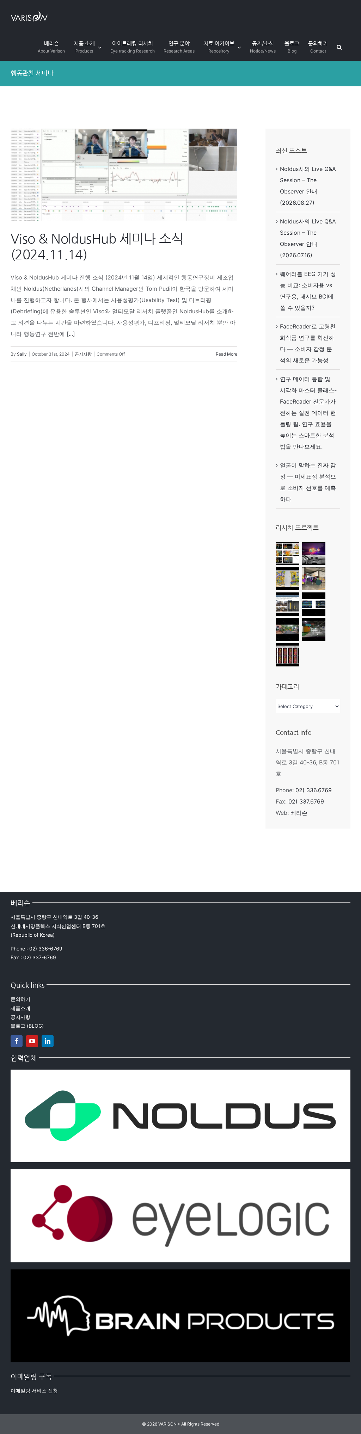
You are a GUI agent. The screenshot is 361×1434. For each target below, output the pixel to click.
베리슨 (298, 812)
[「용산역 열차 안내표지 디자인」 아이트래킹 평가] (314, 604)
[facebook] (17, 1041)
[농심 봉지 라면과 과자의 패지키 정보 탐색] (288, 578)
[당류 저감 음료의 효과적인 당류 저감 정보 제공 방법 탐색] (288, 654)
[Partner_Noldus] (180, 1072)
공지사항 (83, 354)
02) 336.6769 (313, 790)
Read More (226, 354)
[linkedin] (48, 1041)
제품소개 (20, 1008)
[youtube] (32, 1041)
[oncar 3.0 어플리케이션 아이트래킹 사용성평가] (288, 553)
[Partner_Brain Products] (180, 1272)
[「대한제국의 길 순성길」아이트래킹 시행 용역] (288, 629)
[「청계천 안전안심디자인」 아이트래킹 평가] (288, 604)
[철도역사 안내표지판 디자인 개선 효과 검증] (314, 578)
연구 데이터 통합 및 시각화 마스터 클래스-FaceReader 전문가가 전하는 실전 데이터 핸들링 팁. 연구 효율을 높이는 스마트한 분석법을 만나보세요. (308, 412)
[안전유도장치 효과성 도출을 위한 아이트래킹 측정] (314, 553)
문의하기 (20, 999)
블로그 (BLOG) (27, 1026)
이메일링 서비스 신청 (34, 1390)
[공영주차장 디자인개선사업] (314, 629)
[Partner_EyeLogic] (180, 1172)
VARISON (167, 1424)
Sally (22, 354)
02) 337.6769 (306, 801)
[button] (339, 47)
